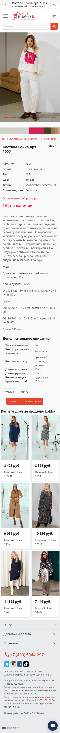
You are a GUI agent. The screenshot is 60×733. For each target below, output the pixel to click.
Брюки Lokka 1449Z (43, 610)
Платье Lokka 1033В (13, 474)
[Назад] (6, 4)
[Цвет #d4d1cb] (14, 130)
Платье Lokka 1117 (13, 542)
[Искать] (54, 26)
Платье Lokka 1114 (44, 474)
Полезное (11, 643)
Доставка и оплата (17, 634)
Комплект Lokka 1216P (45, 542)
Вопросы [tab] (24, 392)
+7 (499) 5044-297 (27, 654)
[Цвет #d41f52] (36, 130)
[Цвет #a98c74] (56, 130)
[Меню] (5, 16)
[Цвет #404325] (47, 130)
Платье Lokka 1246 (13, 610)
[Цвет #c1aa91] (59, 130)
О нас (8, 625)
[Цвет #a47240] (53, 130)
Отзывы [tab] (8, 392)
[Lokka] (51, 147)
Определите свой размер (19, 198)
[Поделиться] (54, 4)
